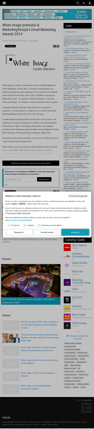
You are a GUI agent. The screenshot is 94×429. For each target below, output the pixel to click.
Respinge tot (19, 232)
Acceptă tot (75, 232)
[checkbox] (12, 225)
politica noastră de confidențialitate (18, 220)
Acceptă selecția (47, 232)
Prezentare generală (79, 196)
